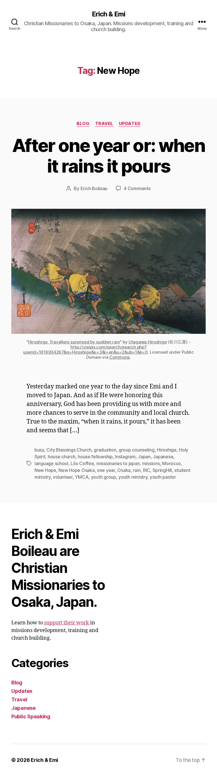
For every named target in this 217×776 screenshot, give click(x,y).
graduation (105, 450)
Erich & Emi (108, 14)
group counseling (137, 450)
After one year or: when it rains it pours (108, 155)
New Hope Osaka (76, 470)
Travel (104, 123)
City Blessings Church (68, 450)
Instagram (125, 456)
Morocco (171, 463)
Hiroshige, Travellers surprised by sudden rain (74, 342)
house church (61, 456)
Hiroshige (167, 450)
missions (151, 463)
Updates (129, 123)
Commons (119, 357)
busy (39, 450)
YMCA (81, 477)
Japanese (163, 456)
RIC (146, 470)
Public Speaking (30, 716)
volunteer (63, 477)
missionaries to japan (118, 463)
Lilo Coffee (82, 463)
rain (136, 470)
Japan (144, 456)
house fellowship (95, 456)
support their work (66, 623)
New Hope (45, 470)
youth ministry (132, 477)
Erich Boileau (94, 188)
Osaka (124, 470)
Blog (83, 123)
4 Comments (137, 188)
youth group (103, 477)
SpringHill (162, 470)
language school (51, 463)
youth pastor (163, 477)
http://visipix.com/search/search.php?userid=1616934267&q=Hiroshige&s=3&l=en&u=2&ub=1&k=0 (85, 349)
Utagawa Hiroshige (148, 342)
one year (106, 470)
